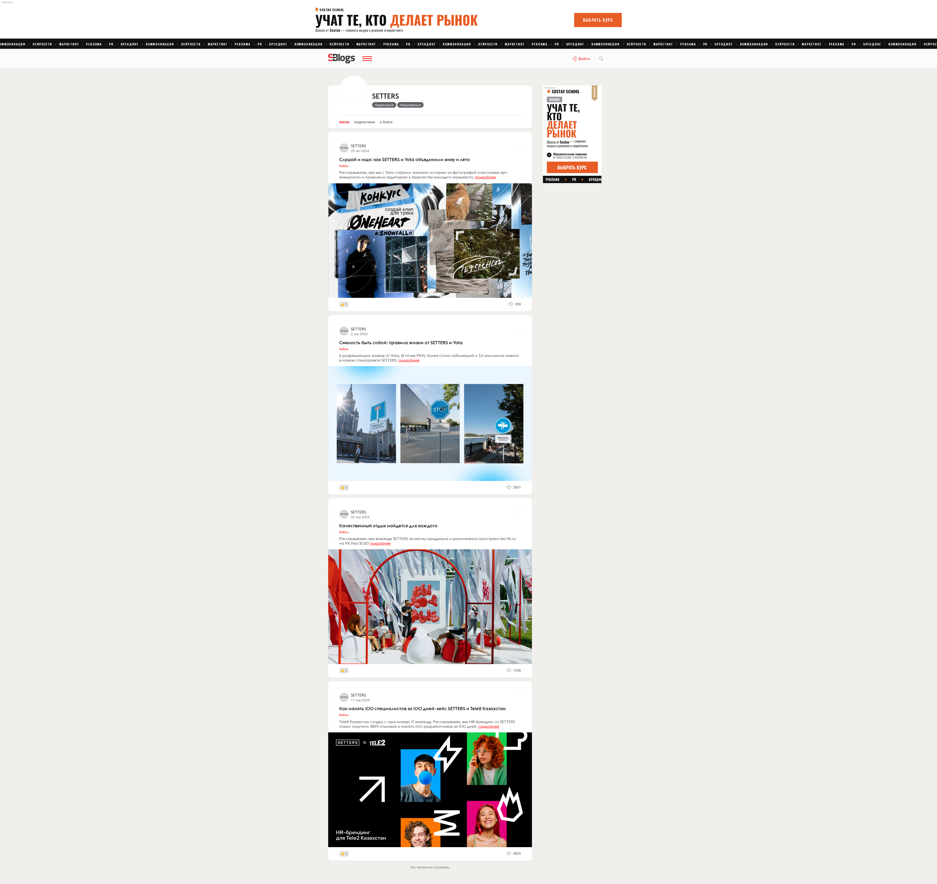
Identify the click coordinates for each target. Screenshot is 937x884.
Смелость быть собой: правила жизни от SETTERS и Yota (401, 342)
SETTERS (385, 96)
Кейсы (343, 165)
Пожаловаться (410, 104)
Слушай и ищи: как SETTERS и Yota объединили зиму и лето (404, 159)
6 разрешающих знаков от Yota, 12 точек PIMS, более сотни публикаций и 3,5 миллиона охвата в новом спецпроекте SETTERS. (429, 358)
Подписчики (364, 122)
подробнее (485, 177)
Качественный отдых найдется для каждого (388, 526)
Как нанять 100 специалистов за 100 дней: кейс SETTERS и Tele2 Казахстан (422, 708)
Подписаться (384, 104)
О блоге (386, 122)
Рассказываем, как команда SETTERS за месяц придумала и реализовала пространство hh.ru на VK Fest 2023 (427, 541)
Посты (344, 122)
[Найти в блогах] (601, 58)
